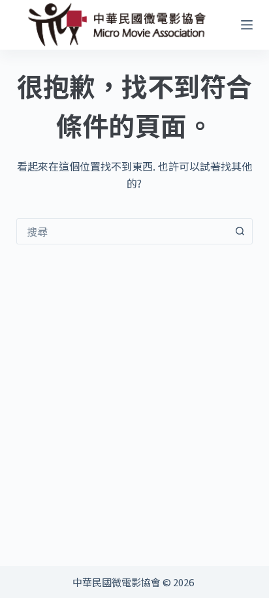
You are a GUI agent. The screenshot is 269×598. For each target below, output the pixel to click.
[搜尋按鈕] (239, 231)
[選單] (247, 25)
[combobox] (122, 231)
